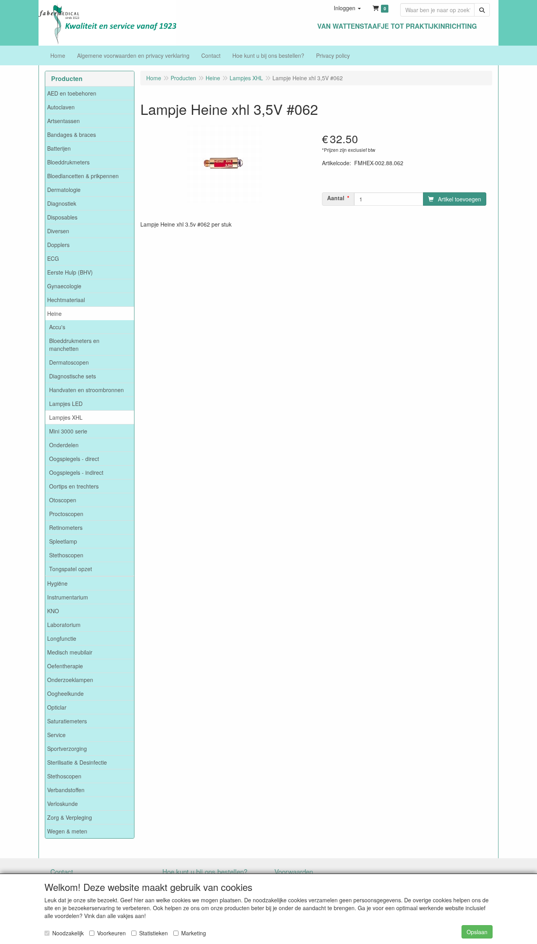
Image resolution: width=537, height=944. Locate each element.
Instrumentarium (67, 597)
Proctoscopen (66, 514)
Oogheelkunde (65, 693)
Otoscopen (62, 500)
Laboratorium (64, 625)
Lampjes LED (66, 403)
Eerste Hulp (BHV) (70, 272)
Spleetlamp (63, 541)
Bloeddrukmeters (68, 162)
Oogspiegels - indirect (76, 472)
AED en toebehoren (71, 93)
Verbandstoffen (66, 790)
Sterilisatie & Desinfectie (77, 762)
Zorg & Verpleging (69, 817)
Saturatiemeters (67, 721)
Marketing (193, 933)
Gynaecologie (64, 286)
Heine (54, 313)
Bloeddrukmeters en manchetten (74, 344)
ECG (53, 258)
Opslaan (477, 932)
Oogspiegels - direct (74, 459)
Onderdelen (64, 445)
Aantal (335, 198)
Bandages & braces (71, 134)
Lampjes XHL (66, 417)
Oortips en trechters (74, 486)
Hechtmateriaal (66, 300)
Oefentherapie (65, 666)
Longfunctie (61, 638)
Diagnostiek (61, 203)
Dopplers (58, 245)
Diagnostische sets (72, 376)
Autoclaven (61, 107)
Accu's (57, 327)
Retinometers (66, 527)
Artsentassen (63, 121)
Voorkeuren (111, 933)
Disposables (62, 217)
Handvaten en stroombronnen (86, 390)
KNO (53, 611)
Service (56, 735)
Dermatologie (64, 190)
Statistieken (153, 933)
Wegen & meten (67, 831)
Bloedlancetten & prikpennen (83, 176)
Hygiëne (57, 583)
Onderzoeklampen (70, 680)
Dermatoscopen (69, 362)
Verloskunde (62, 804)
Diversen (58, 231)
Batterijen (59, 148)
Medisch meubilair (69, 652)
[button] (347, 8)
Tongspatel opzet (70, 569)
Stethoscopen (66, 555)
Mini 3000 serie (68, 431)
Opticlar (56, 707)
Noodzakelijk (68, 933)
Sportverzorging (67, 748)
